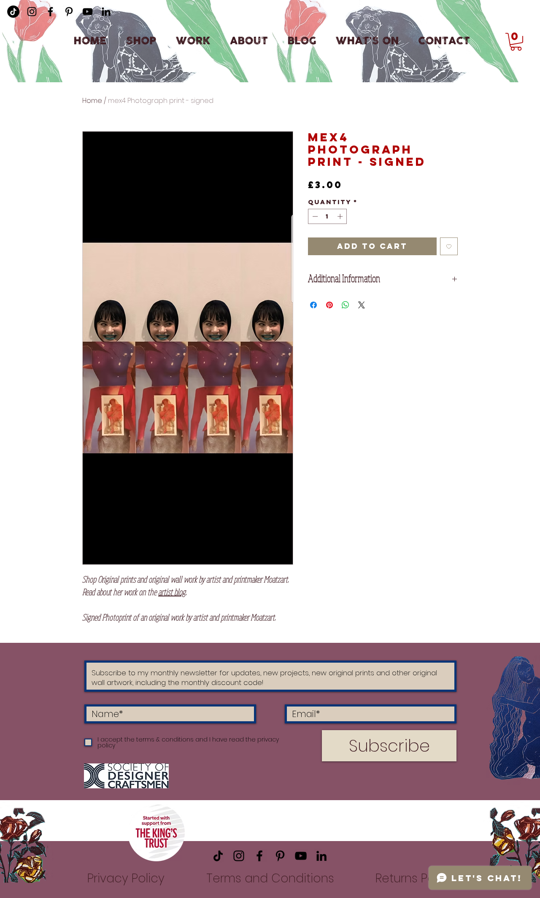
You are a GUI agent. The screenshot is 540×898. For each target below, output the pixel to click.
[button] (515, 42)
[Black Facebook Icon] (50, 11)
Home (92, 100)
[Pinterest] (69, 11)
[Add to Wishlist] (449, 246)
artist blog (172, 592)
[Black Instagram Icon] (32, 11)
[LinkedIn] (106, 11)
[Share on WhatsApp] (345, 305)
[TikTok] (218, 856)
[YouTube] (87, 11)
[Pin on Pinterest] (329, 305)
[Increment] (341, 216)
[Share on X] (361, 305)
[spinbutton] (327, 216)
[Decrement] (314, 216)
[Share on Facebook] (313, 305)
